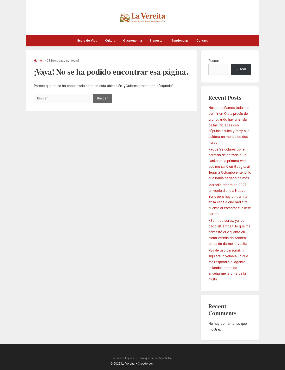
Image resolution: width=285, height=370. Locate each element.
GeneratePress (164, 363)
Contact (202, 40)
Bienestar (157, 40)
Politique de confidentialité (156, 358)
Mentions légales (123, 358)
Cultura (110, 40)
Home (38, 60)
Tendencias (180, 40)
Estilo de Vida (87, 40)
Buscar (213, 61)
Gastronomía (132, 40)
